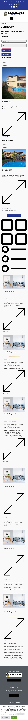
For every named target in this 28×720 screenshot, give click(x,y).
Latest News (7, 579)
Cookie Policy (20, 714)
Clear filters (6, 54)
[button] (11, 18)
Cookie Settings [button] (5, 717)
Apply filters (6, 50)
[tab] (14, 232)
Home (2, 23)
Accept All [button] (14, 717)
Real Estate (6, 517)
